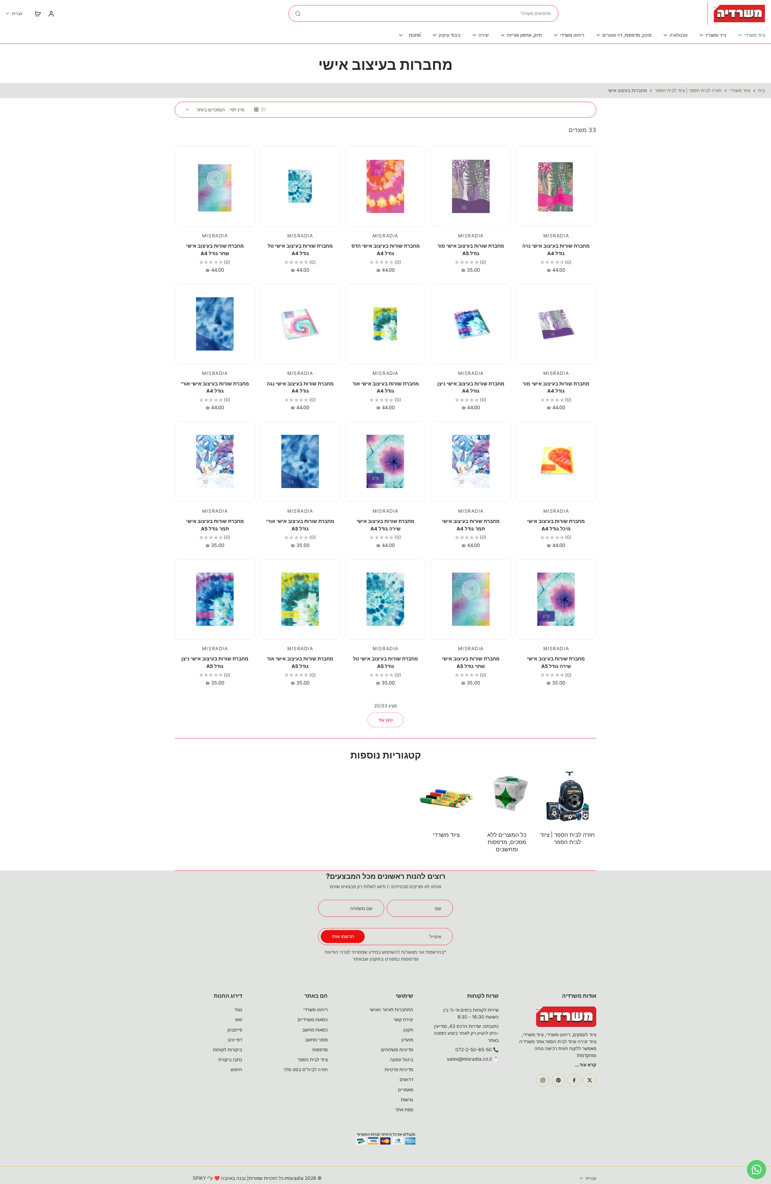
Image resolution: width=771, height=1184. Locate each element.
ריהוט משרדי (315, 1009)
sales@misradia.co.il (469, 1059)
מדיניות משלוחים (397, 1050)
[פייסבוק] (574, 1080)
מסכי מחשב (316, 1040)
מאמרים (405, 1090)
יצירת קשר (403, 1019)
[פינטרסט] (558, 1080)
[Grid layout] (256, 109)
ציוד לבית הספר (313, 1059)
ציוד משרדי (739, 90)
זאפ (238, 1019)
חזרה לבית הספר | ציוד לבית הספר (688, 90)
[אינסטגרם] (542, 1080)
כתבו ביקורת (230, 1059)
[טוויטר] (589, 1080)
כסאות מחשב (315, 1030)
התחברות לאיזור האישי (391, 1009)
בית (761, 90)
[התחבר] (51, 14)
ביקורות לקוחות (227, 1050)
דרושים (406, 1079)
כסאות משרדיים (313, 1019)
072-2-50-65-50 (473, 1050)
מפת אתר (404, 1109)
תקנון (408, 1030)
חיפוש (236, 1069)
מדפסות (320, 1050)
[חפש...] (298, 13)
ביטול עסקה (401, 1059)
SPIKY (199, 1178)
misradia (294, 1178)
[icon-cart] (37, 14)
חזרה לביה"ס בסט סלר (305, 1069)
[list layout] (263, 109)
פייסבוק (234, 1030)
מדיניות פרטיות (399, 1069)
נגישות (407, 1099)
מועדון (407, 1040)
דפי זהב (234, 1040)
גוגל (238, 1009)
